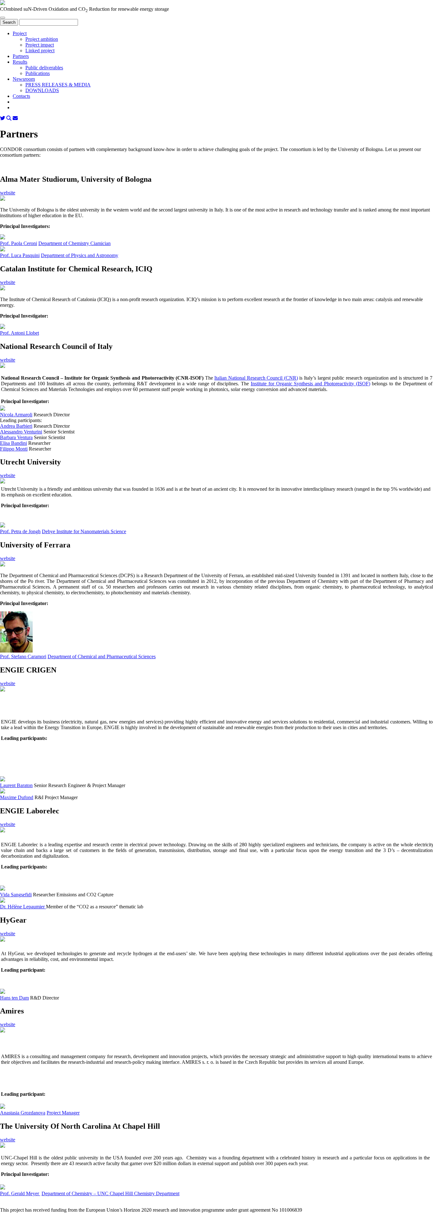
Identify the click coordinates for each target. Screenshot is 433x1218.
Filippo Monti (14, 448)
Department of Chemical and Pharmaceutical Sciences (102, 656)
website (7, 192)
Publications (37, 73)
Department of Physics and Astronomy (79, 255)
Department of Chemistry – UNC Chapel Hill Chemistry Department (110, 1193)
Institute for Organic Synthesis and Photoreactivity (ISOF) (310, 383)
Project (20, 33)
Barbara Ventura (16, 437)
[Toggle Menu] (2, 18)
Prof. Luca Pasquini (20, 255)
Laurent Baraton (16, 785)
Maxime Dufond (16, 797)
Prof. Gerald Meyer (20, 1193)
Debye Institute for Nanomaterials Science (84, 531)
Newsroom (24, 79)
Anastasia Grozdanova (22, 1112)
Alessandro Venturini (21, 431)
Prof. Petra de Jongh (20, 531)
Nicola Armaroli (16, 414)
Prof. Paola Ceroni (18, 243)
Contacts (21, 96)
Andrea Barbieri (16, 426)
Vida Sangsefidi (16, 894)
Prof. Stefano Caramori (23, 656)
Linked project (40, 50)
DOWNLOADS (42, 90)
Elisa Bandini (13, 443)
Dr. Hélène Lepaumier (23, 906)
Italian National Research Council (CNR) (256, 378)
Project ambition (41, 39)
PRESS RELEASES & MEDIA (58, 84)
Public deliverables (44, 67)
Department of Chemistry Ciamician (74, 243)
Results (20, 62)
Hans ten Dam (14, 997)
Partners (21, 56)
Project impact (39, 44)
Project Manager (63, 1112)
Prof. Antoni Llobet (19, 333)
